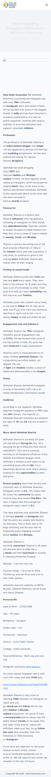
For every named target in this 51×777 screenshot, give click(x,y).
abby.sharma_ (33, 666)
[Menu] (46, 5)
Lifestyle (35, 39)
